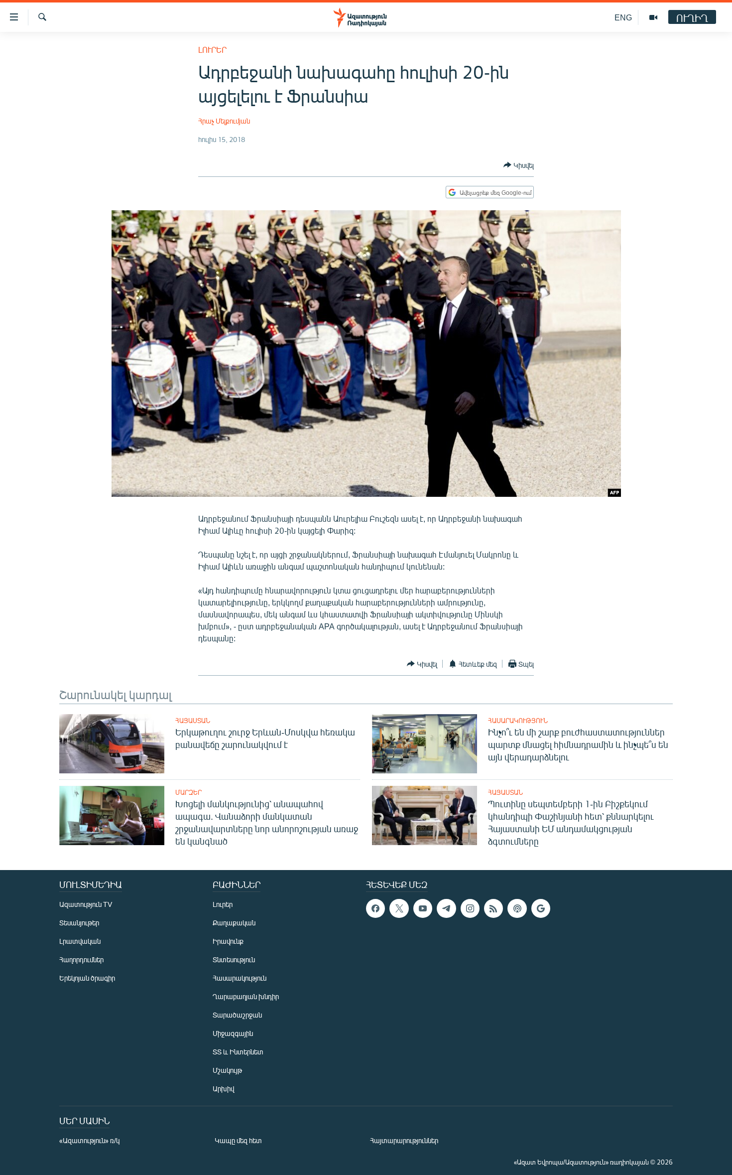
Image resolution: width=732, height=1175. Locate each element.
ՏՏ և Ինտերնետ (238, 1051)
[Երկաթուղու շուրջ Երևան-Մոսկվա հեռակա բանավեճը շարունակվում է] (111, 743)
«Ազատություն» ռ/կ (89, 1140)
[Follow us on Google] (540, 908)
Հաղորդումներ (81, 959)
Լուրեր (212, 49)
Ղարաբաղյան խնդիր (246, 996)
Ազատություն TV (85, 904)
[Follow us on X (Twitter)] (398, 908)
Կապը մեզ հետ (238, 1140)
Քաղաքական (234, 922)
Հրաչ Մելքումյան (224, 121)
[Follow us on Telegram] (446, 908)
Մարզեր (188, 792)
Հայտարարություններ (404, 1140)
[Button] (518, 165)
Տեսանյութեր (79, 922)
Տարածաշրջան (237, 1015)
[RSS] (493, 908)
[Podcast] (516, 908)
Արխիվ (223, 1088)
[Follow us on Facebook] (375, 908)
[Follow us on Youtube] (422, 908)
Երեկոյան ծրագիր (87, 978)
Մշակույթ (227, 1070)
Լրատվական (80, 941)
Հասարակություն (518, 721)
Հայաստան (192, 721)
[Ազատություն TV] (653, 17)
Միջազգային (233, 1033)
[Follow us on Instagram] (470, 908)
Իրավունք (228, 941)
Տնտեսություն (234, 959)
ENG (623, 17)
